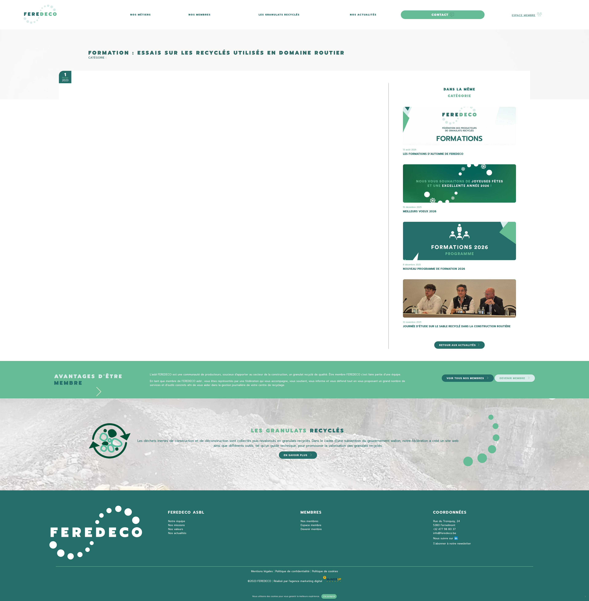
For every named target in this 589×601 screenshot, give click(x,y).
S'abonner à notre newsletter (452, 544)
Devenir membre (311, 529)
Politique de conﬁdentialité (292, 571)
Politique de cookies (325, 571)
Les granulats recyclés (279, 15)
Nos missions (176, 525)
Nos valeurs (175, 529)
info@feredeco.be (444, 533)
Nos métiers (140, 15)
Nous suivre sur (443, 538)
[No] (585, 596)
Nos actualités (363, 15)
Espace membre (523, 15)
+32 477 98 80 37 (444, 529)
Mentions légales (262, 571)
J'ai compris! (329, 596)
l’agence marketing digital (306, 581)
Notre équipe (176, 521)
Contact (439, 14)
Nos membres (200, 15)
